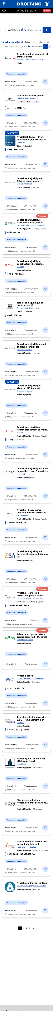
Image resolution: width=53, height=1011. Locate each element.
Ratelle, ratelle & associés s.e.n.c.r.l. (31, 59)
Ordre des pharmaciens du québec (31, 225)
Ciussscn (20, 722)
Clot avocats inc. (23, 805)
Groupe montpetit (24, 183)
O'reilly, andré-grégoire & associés (31, 885)
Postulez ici (12, 81)
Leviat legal (21, 763)
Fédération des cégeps (26, 846)
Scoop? (47, 10)
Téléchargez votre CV (13, 42)
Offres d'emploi (25, 10)
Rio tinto (20, 266)
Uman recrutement (25, 639)
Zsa (18, 556)
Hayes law (21, 142)
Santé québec (22, 515)
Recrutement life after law (28, 308)
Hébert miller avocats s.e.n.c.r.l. (30, 98)
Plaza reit (21, 473)
